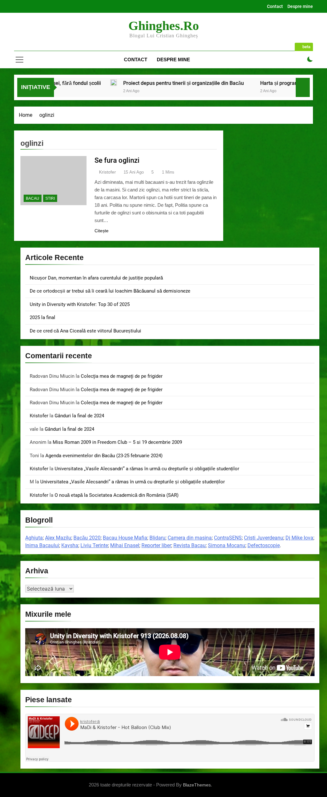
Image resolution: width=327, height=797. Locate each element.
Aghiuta (34, 538)
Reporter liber (156, 545)
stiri (50, 198)
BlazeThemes (197, 784)
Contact (275, 6)
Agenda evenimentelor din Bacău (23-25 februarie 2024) (104, 455)
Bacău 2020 (87, 538)
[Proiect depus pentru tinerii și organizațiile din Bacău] (89, 82)
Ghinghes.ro (163, 26)
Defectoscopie (263, 545)
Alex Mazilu (58, 538)
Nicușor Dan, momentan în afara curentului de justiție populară (96, 278)
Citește (102, 230)
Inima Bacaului (42, 545)
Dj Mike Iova (299, 538)
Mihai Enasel (124, 545)
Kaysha (69, 545)
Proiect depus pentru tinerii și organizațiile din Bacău (159, 83)
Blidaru (157, 538)
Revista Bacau (189, 545)
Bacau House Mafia (125, 538)
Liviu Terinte (94, 545)
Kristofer (107, 172)
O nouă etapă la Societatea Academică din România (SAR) (117, 495)
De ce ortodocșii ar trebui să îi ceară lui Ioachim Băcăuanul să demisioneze (110, 291)
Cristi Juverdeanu (263, 538)
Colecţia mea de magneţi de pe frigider (122, 376)
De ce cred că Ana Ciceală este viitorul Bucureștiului (85, 331)
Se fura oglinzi (117, 160)
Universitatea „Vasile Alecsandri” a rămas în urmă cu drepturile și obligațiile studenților (147, 469)
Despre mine (300, 6)
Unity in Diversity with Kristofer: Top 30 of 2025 (80, 304)
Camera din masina (190, 538)
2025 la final (42, 317)
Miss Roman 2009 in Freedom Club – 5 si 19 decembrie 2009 (117, 442)
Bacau (32, 198)
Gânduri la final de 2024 (79, 416)
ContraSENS (228, 538)
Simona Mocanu (226, 545)
